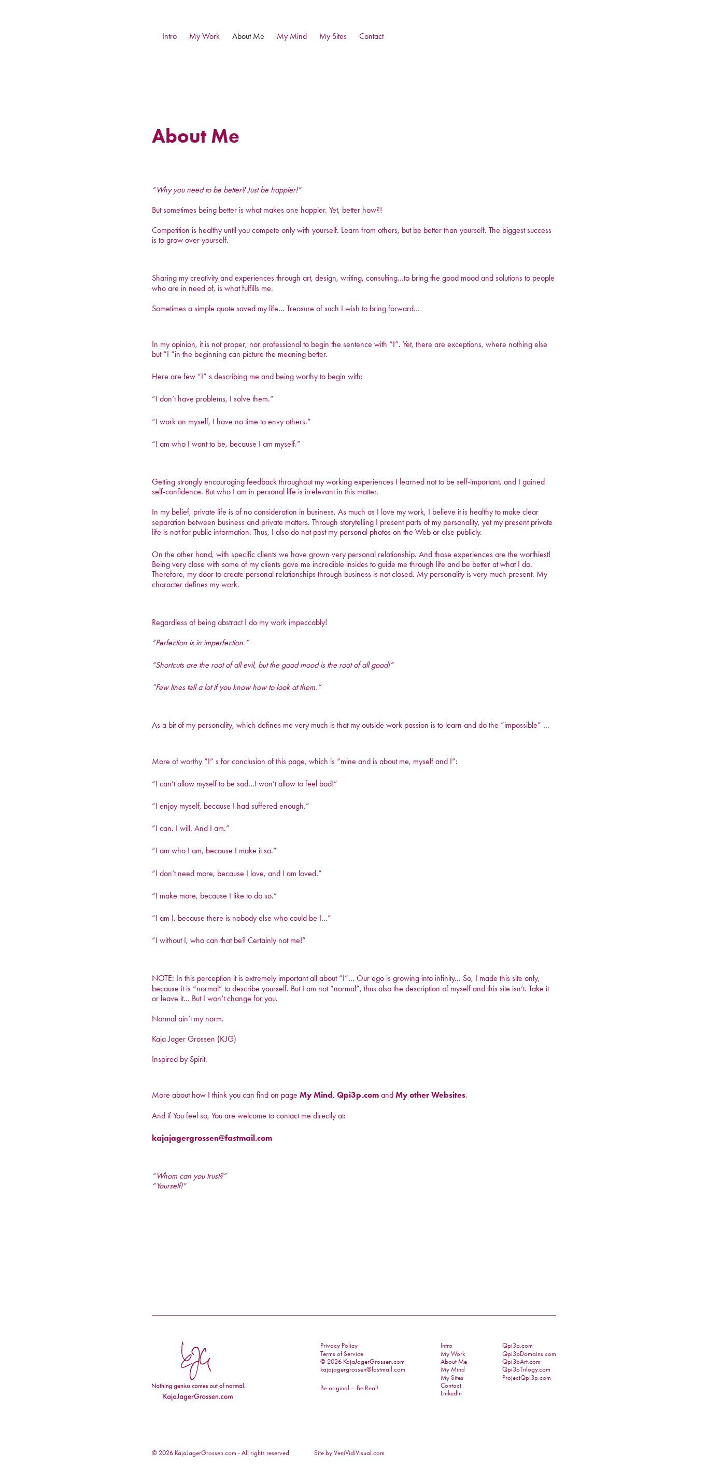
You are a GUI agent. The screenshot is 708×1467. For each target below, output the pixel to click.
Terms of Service (341, 1354)
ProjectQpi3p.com (526, 1377)
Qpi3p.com (358, 1095)
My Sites (333, 36)
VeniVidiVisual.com (359, 1453)
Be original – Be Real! (349, 1388)
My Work (204, 36)
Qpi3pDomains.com (529, 1354)
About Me (248, 36)
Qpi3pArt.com (521, 1361)
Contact (371, 36)
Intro (169, 36)
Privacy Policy (339, 1345)
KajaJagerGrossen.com (205, 1453)
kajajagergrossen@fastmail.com (212, 1138)
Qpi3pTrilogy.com (526, 1369)
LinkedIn (451, 1393)
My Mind (292, 36)
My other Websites (430, 1095)
